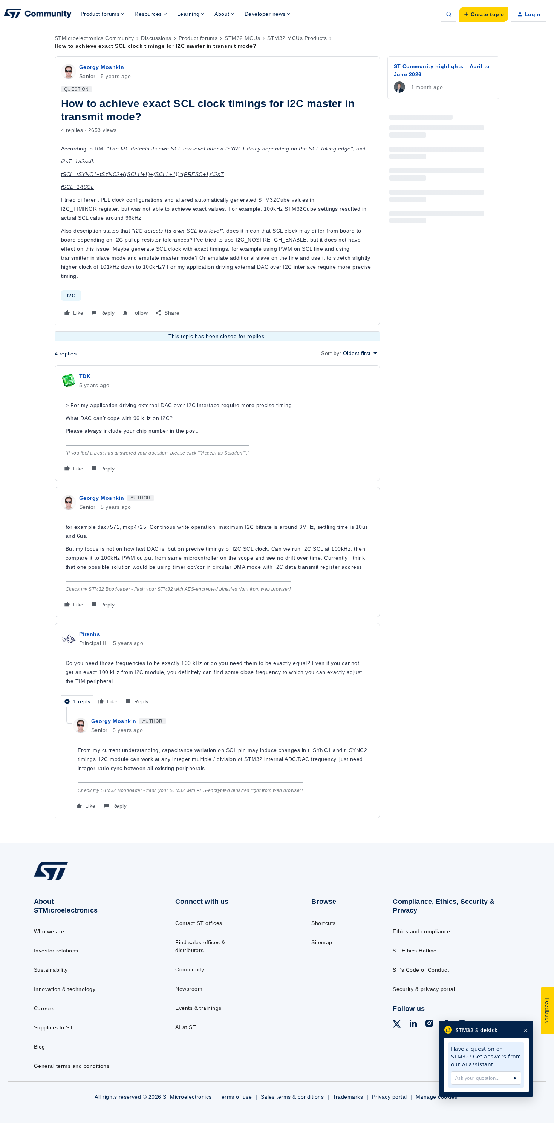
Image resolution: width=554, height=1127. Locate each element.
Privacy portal (389, 1097)
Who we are (49, 931)
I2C (71, 295)
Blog (39, 1047)
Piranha (89, 634)
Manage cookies (437, 1097)
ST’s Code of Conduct (421, 970)
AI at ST (185, 1027)
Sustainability (51, 970)
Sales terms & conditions (292, 1097)
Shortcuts (323, 923)
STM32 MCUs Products (297, 38)
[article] (217, 423)
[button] (483, 14)
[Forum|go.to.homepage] (38, 14)
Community (189, 969)
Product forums (198, 38)
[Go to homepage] (89, 879)
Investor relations (56, 951)
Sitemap (321, 942)
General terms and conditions (71, 1066)
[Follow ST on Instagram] (429, 1024)
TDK (84, 376)
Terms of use (235, 1097)
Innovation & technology (64, 989)
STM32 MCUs (242, 38)
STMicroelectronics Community (94, 38)
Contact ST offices (198, 923)
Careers (44, 1008)
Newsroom (188, 989)
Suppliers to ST (53, 1027)
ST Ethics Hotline (414, 951)
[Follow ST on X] (397, 1025)
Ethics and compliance (421, 931)
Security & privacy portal (424, 989)
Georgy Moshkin (101, 67)
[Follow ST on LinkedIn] (413, 1024)
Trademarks (348, 1097)
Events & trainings (198, 1008)
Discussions (156, 38)
